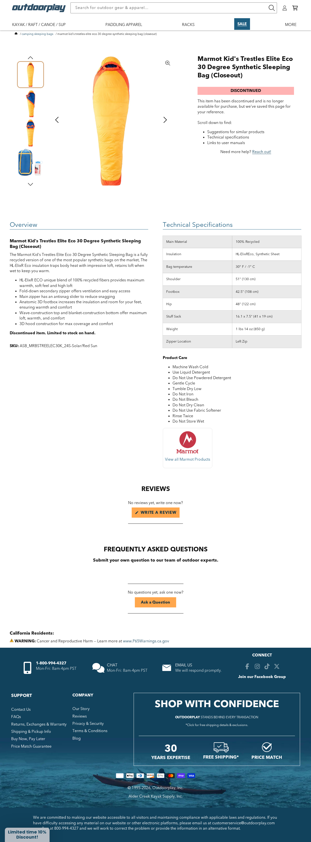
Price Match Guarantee (31, 746)
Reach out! (261, 152)
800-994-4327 (66, 828)
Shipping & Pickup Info (31, 731)
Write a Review (159, 514)
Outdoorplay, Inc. (167, 788)
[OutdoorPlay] (16, 34)
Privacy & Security (88, 723)
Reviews (79, 716)
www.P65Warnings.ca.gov (146, 641)
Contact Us (21, 709)
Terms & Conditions (89, 731)
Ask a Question (158, 603)
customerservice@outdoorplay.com (243, 823)
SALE (242, 24)
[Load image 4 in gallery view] (30, 162)
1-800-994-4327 (51, 663)
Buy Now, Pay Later (28, 739)
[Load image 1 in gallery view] (30, 74)
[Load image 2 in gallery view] (30, 103)
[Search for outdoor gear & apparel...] (271, 7)
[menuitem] (41, 28)
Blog (76, 738)
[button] (295, 8)
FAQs (16, 716)
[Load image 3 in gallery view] (30, 133)
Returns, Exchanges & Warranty (39, 724)
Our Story (81, 708)
